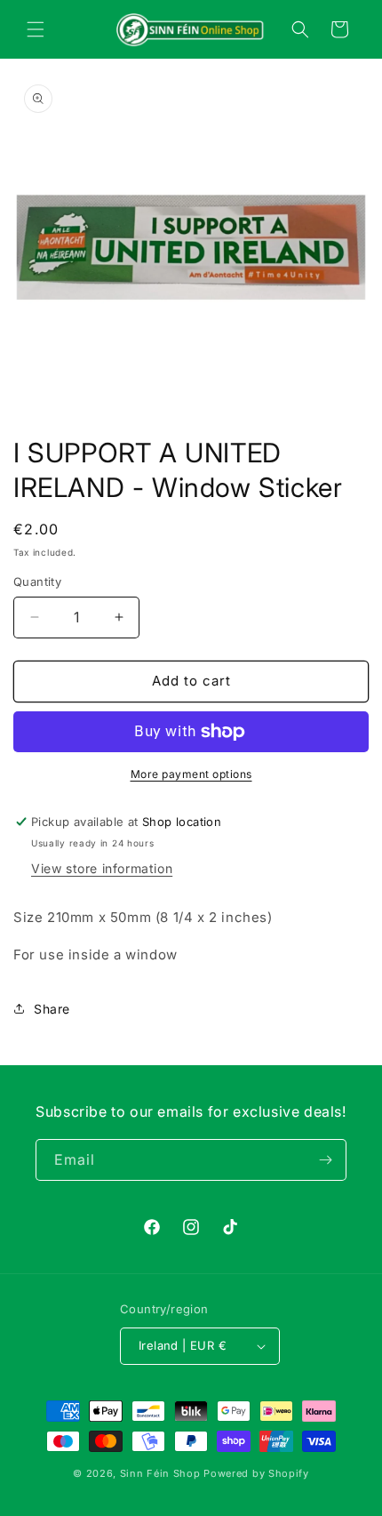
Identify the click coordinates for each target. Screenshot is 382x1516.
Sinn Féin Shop (160, 1473)
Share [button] (52, 1008)
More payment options (191, 774)
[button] (35, 29)
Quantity (37, 581)
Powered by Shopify (256, 1473)
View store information (101, 868)
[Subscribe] (326, 1160)
